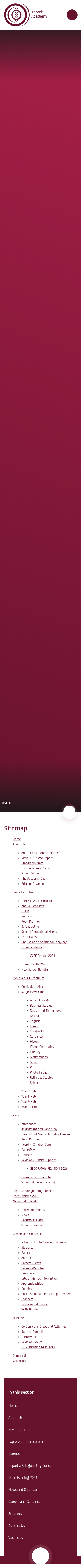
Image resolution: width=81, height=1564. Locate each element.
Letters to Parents (33, 1210)
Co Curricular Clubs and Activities (43, 1326)
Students (27, 1247)
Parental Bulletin (32, 1220)
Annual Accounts (32, 906)
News (25, 1215)
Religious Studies (41, 1078)
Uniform (27, 1155)
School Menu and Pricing (38, 1182)
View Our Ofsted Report (37, 858)
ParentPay (28, 1150)
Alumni (26, 1258)
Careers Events (31, 1263)
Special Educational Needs (39, 932)
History (35, 1042)
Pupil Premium (31, 921)
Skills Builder (30, 1309)
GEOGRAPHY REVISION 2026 (49, 1169)
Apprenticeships (32, 1284)
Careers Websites (32, 1268)
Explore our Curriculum (28, 978)
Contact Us (20, 1356)
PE (31, 1067)
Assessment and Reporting (39, 1129)
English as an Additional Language (44, 942)
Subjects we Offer (33, 992)
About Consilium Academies (40, 853)
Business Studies (41, 1005)
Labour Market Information (39, 1278)
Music (34, 1062)
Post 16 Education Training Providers (46, 1294)
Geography (37, 1031)
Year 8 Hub (28, 1096)
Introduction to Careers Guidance (43, 1242)
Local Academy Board (35, 868)
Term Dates (29, 937)
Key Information (24, 892)
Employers (28, 1273)
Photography (38, 1072)
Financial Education (34, 1304)
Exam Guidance (31, 947)
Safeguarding (30, 927)
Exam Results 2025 (34, 964)
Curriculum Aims (32, 987)
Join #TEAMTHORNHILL (36, 901)
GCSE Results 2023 (42, 956)
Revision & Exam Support (38, 1160)
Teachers (27, 1299)
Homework (28, 1337)
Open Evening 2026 (26, 1196)
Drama (34, 1016)
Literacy (35, 1052)
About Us (19, 844)
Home (6, 803)
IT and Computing (42, 1047)
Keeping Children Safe (36, 1145)
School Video (30, 873)
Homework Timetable (36, 1177)
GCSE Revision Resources (38, 1347)
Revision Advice (31, 1342)
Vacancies (19, 1361)
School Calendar (32, 1225)
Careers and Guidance (27, 1234)
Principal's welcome (34, 884)
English (35, 1021)
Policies (26, 916)
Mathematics (39, 1057)
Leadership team (32, 863)
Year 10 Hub (29, 1107)
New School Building (35, 969)
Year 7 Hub (28, 1091)
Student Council (32, 1332)
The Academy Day (33, 878)
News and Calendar (25, 1201)
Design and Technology (45, 1011)
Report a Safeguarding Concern (33, 1191)
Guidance (36, 1036)
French (34, 1026)
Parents (18, 1115)
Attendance (29, 1124)
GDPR (25, 911)
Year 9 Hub (28, 1102)
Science (35, 1083)
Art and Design (40, 1000)
